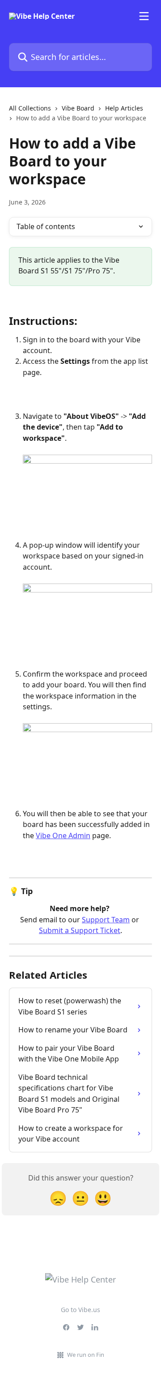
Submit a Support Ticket (79, 930)
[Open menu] (144, 16)
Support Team (106, 920)
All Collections (30, 108)
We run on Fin (85, 1355)
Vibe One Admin (63, 835)
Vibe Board (78, 108)
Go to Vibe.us (80, 1309)
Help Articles (124, 108)
